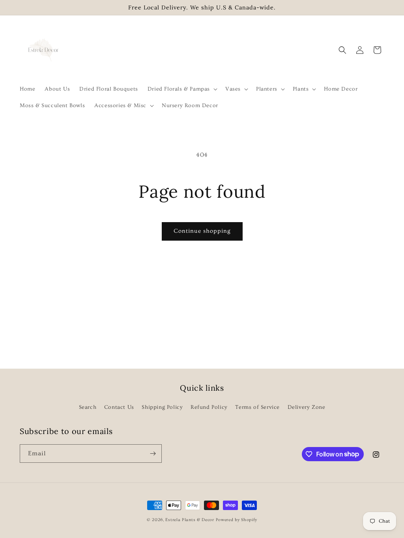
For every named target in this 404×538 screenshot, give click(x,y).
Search (88, 407)
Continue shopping (202, 231)
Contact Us (119, 407)
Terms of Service (257, 407)
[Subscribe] (152, 453)
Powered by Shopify (237, 519)
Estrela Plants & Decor (189, 519)
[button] (182, 89)
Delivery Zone (306, 407)
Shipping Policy (162, 407)
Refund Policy (209, 407)
